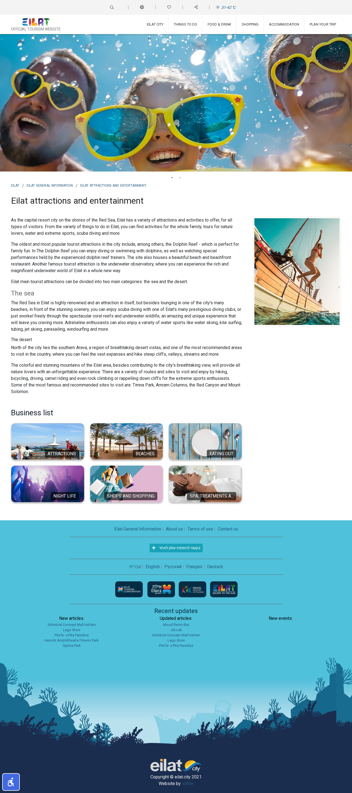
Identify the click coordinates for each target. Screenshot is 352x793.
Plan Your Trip (323, 24)
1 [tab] (172, 177)
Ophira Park (72, 645)
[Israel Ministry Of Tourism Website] (193, 589)
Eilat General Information (50, 185)
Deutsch (215, 566)
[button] (11, 782)
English (153, 566)
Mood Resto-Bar (176, 625)
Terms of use (200, 529)
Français (194, 566)
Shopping (250, 24)
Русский (173, 566)
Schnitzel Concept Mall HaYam (72, 625)
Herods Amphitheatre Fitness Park (71, 640)
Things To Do (185, 24)
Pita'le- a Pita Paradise (71, 635)
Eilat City (155, 24)
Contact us (228, 529)
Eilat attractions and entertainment (113, 185)
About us (174, 529)
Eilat (15, 185)
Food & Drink (219, 24)
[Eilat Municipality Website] (161, 589)
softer (188, 783)
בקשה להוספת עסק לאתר (179, 548)
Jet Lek (176, 630)
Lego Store (71, 630)
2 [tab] (180, 177)
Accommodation (284, 24)
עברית (135, 566)
